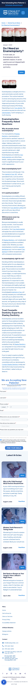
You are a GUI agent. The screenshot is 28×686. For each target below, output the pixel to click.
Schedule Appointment (14, 5)
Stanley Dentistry (9, 240)
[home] (11, 12)
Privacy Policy (6, 619)
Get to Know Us (6, 613)
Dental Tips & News (14, 23)
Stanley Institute (6, 631)
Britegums (5, 634)
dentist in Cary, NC (11, 174)
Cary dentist (18, 108)
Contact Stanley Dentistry (10, 364)
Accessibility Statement (9, 622)
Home (3, 23)
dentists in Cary (17, 292)
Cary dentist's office (16, 208)
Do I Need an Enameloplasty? (11, 25)
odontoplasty (6, 113)
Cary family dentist (19, 229)
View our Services (7, 616)
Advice (21, 72)
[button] (23, 13)
